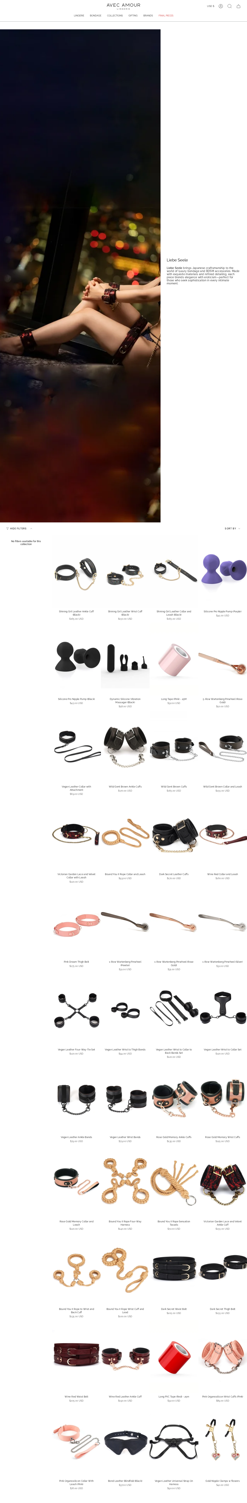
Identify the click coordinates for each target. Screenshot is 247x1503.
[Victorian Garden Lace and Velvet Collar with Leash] (76, 834)
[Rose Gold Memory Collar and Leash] (76, 1181)
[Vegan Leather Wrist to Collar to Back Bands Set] (174, 1009)
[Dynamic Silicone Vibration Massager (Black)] (125, 658)
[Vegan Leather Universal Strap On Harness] (174, 1440)
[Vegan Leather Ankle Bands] (76, 1097)
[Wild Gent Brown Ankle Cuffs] (125, 746)
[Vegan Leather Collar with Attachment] (76, 746)
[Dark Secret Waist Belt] (174, 1268)
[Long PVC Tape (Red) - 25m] (174, 1356)
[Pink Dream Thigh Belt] (76, 921)
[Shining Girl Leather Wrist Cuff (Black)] (125, 571)
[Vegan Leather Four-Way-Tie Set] (76, 1009)
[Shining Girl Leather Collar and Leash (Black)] (174, 571)
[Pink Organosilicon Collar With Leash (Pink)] (76, 1440)
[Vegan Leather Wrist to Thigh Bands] (125, 1009)
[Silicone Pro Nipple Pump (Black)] (76, 658)
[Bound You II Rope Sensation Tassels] (174, 1181)
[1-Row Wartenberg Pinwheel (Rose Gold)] (174, 921)
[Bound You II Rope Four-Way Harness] (125, 1181)
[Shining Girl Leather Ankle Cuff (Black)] (76, 571)
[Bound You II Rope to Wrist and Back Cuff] (76, 1268)
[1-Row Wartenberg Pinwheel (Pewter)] (125, 921)
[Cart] (238, 6)
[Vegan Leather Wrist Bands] (125, 1097)
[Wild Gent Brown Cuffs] (174, 746)
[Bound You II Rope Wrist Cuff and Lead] (125, 1268)
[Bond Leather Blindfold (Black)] (125, 1440)
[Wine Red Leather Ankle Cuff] (125, 1356)
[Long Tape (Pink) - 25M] (174, 658)
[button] (79, 15)
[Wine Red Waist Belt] (76, 1356)
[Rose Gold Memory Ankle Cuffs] (174, 1097)
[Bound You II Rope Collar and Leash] (125, 834)
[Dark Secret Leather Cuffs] (174, 834)
